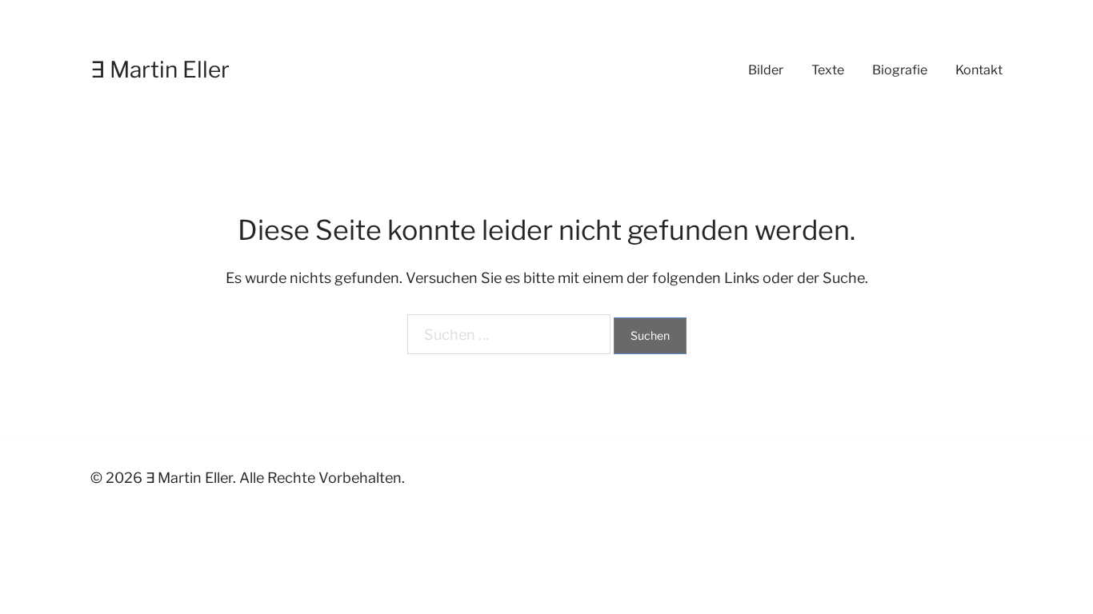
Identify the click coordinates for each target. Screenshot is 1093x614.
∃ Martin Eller (160, 69)
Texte (827, 70)
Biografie (899, 70)
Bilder (765, 70)
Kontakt (979, 70)
